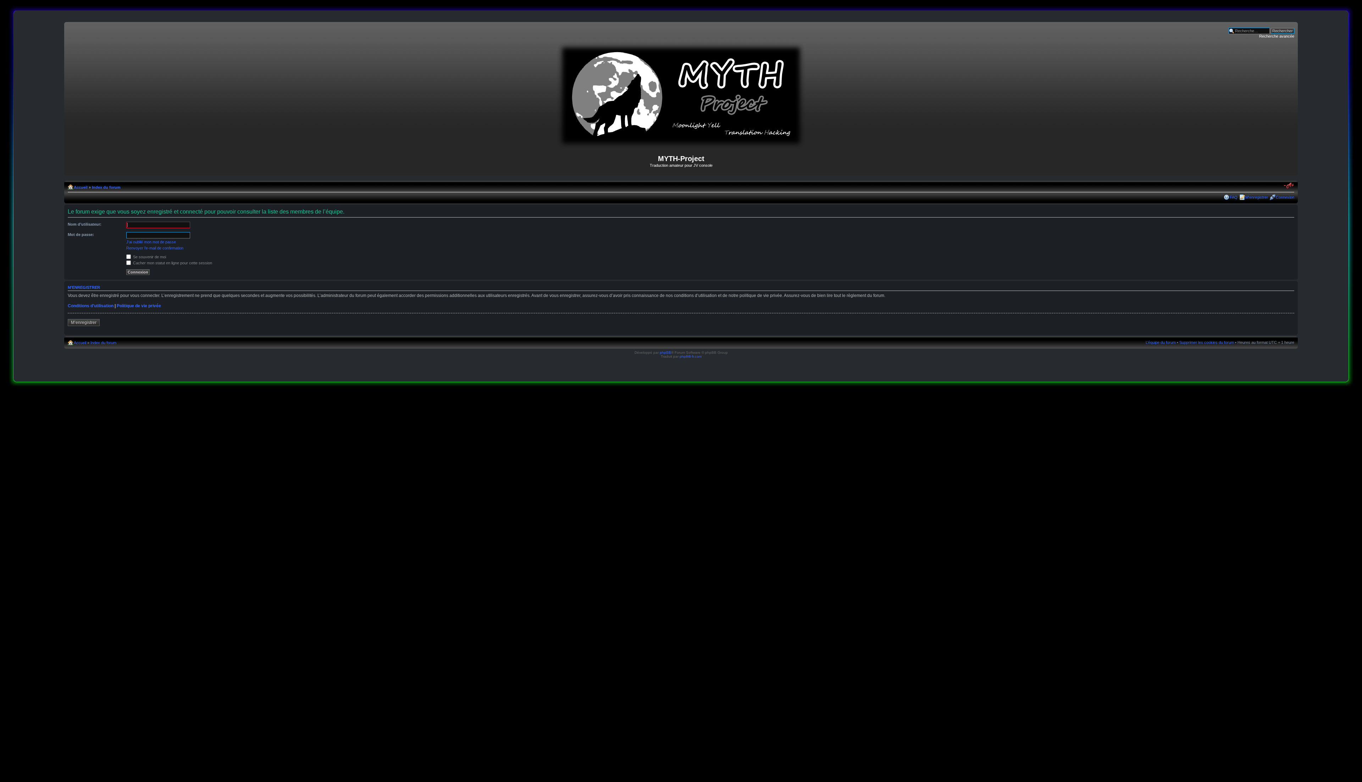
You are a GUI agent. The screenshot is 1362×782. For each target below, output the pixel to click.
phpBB (665, 352)
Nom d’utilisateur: (84, 224)
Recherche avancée (1276, 36)
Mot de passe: (81, 234)
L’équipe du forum (1161, 342)
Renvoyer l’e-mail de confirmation (154, 248)
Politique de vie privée (139, 305)
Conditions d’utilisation (91, 305)
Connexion (1285, 197)
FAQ (1234, 197)
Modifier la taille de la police (1289, 186)
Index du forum (106, 187)
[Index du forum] (681, 145)
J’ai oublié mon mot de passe (151, 242)
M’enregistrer (1256, 197)
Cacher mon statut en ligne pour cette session (172, 263)
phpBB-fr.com (691, 356)
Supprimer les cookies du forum (1206, 342)
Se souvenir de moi (149, 257)
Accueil (81, 187)
